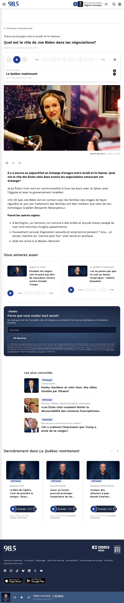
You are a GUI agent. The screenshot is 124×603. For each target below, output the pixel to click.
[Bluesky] (23, 571)
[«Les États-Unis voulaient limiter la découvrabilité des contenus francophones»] (31, 405)
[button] (14, 597)
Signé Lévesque (93, 5)
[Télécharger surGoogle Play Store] (35, 581)
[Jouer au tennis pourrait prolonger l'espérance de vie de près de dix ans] (62, 470)
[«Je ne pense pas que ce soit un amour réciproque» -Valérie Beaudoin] (77, 271)
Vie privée (29, 560)
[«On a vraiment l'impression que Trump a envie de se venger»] (31, 425)
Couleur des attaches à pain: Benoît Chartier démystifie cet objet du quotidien (102, 493)
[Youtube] (41, 571)
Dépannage (40, 560)
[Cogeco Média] (100, 550)
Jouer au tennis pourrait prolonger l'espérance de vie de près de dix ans (61, 493)
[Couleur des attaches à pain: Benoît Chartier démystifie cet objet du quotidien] (103, 470)
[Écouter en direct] (75, 4)
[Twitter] (13, 163)
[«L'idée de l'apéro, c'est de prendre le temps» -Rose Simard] (22, 470)
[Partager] (115, 60)
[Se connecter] (120, 4)
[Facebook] (7, 163)
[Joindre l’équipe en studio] (106, 4)
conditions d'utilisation (37, 351)
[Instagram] (11, 571)
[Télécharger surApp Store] (13, 581)
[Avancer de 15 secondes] (24, 60)
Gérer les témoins (55, 560)
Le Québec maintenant (19, 517)
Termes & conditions (13, 560)
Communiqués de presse (91, 560)
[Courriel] (19, 163)
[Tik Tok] (17, 571)
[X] (35, 571)
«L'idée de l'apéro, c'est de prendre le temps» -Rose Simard (21, 493)
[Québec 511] (117, 552)
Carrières (108, 560)
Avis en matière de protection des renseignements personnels (51, 348)
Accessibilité (72, 560)
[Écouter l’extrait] (16, 59)
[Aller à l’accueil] (13, 5)
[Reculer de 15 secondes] (9, 60)
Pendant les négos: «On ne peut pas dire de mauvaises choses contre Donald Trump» (42, 278)
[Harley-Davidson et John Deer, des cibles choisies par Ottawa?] (31, 385)
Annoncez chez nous (13, 563)
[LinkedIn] (29, 571)
